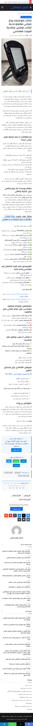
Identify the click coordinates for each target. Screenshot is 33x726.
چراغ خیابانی (23, 101)
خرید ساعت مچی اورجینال (25, 694)
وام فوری (29, 709)
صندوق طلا (29, 703)
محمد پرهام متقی (16, 537)
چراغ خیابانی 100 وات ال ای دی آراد (17, 294)
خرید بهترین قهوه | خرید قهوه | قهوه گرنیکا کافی (19, 691)
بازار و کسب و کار (22, 13)
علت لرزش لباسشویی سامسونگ (23, 706)
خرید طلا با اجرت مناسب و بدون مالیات (22, 700)
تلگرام (23, 461)
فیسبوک (16, 465)
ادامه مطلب (16, 450)
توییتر (9, 461)
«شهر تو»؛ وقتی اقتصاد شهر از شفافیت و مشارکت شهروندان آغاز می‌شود (16, 443)
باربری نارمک (28, 685)
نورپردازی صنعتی (24, 499)
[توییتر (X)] (24, 515)
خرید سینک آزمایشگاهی (26, 697)
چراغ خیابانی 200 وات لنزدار (19, 299)
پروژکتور (26, 495)
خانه (29, 13)
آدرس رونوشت (16, 509)
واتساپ (16, 461)
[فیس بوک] (28, 515)
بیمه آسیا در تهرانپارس (26, 688)
